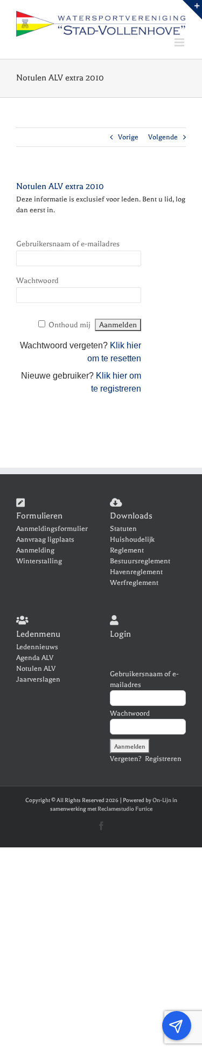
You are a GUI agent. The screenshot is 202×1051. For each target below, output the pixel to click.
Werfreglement (134, 582)
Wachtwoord (37, 280)
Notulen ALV (35, 668)
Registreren (163, 758)
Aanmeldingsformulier (52, 528)
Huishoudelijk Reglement (132, 544)
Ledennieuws (37, 647)
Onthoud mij (69, 324)
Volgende (163, 137)
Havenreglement (136, 572)
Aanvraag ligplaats (45, 539)
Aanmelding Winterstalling (39, 555)
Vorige (128, 137)
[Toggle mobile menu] (180, 42)
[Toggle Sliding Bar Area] (192, 9)
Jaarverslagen (38, 679)
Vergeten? (126, 758)
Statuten (123, 528)
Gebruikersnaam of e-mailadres (68, 243)
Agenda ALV (34, 657)
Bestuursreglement (140, 561)
